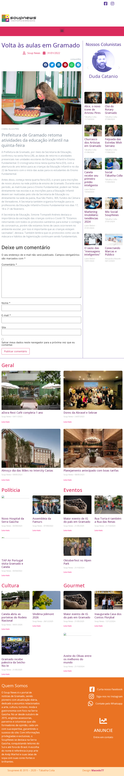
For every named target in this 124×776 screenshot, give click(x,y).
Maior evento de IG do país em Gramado (77, 520)
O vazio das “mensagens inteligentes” (92, 251)
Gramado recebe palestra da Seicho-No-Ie (14, 662)
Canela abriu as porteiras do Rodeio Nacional (14, 617)
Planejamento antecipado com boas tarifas (91, 470)
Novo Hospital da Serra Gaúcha (13, 520)
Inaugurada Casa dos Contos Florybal (108, 615)
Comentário (9, 264)
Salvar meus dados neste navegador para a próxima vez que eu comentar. (38, 343)
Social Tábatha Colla (113, 173)
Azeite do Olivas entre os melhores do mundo (77, 659)
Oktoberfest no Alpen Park (77, 562)
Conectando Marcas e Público (112, 251)
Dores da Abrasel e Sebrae (80, 412)
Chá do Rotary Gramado (111, 109)
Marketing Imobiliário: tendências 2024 (91, 216)
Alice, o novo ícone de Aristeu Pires (92, 109)
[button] (62, 30)
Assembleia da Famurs (42, 520)
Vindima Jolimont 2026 (43, 615)
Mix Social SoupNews (112, 213)
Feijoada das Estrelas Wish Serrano (113, 142)
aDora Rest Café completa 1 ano (22, 412)
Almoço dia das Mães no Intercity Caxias (27, 470)
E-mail (6, 315)
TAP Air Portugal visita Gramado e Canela (12, 564)
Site (4, 327)
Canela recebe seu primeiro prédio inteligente (91, 178)
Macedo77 (97, 770)
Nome (6, 303)
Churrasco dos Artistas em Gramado (92, 142)
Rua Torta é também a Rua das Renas (108, 520)
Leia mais (6, 422)
